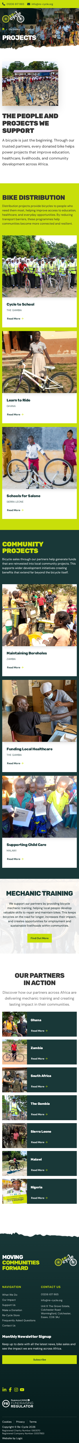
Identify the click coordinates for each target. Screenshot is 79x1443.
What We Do (9, 1294)
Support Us (8, 1305)
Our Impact (9, 1299)
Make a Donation (12, 1310)
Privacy (20, 1421)
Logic (19, 1438)
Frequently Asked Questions (18, 1320)
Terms (33, 1421)
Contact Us (8, 1325)
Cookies (7, 1421)
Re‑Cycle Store (11, 1315)
